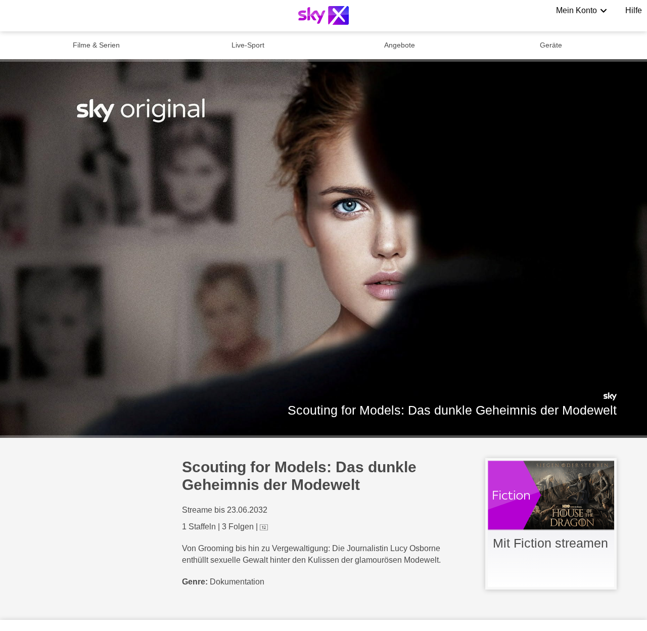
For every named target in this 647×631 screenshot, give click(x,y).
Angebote (399, 45)
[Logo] (323, 15)
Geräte (551, 45)
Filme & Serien (96, 45)
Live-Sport (248, 45)
